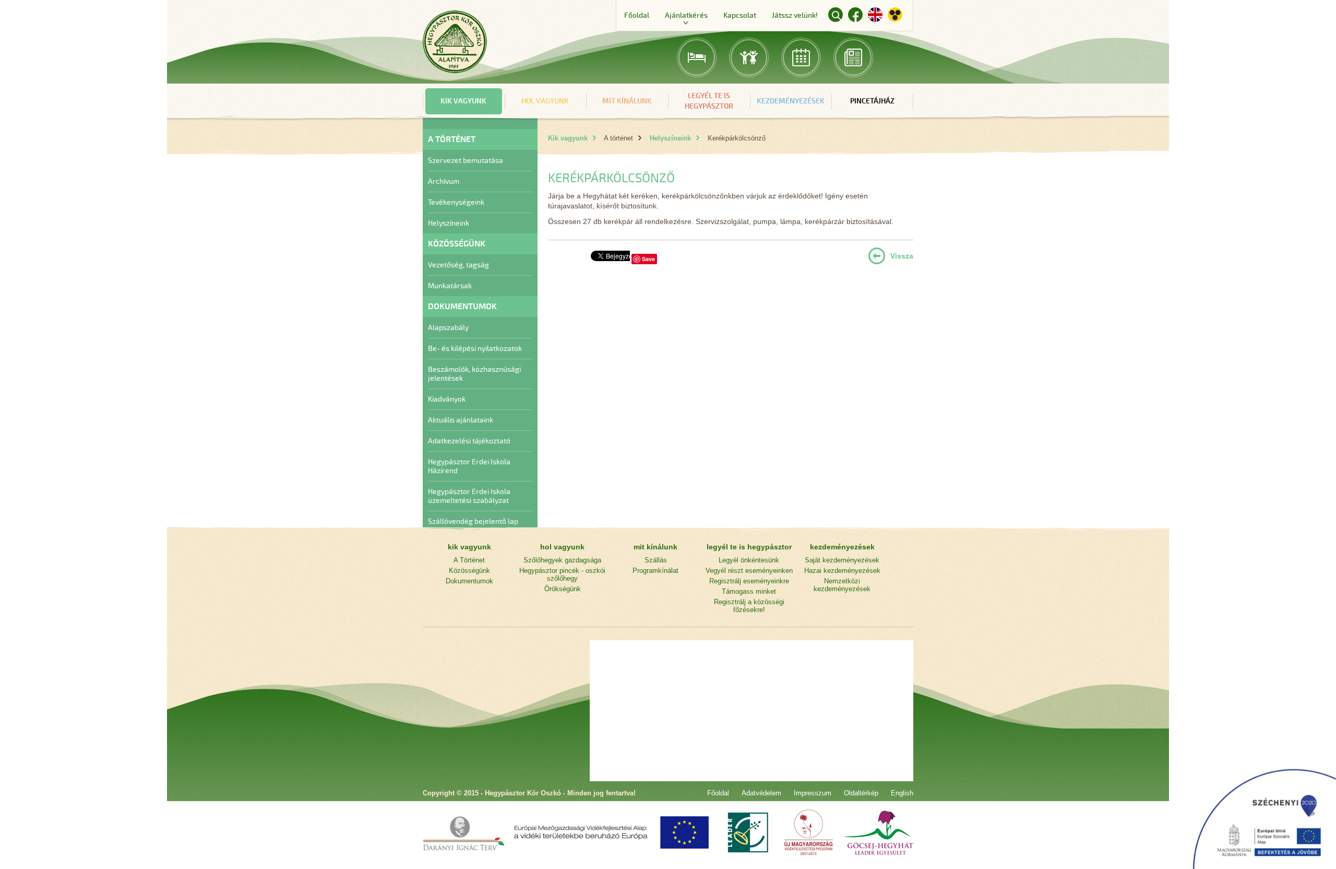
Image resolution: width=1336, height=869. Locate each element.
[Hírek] (853, 57)
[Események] (801, 57)
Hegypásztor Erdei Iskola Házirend (469, 466)
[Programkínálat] (749, 57)
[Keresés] (835, 14)
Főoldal (636, 15)
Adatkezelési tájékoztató (469, 441)
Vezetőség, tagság (458, 265)
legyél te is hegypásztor (709, 101)
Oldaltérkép (861, 793)
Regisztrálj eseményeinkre (749, 581)
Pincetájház (872, 101)
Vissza (901, 256)
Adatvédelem (761, 793)
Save (648, 259)
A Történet (469, 560)
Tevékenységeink (456, 202)
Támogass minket (749, 591)
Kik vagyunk (568, 138)
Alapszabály (448, 327)
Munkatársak (450, 285)
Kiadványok (447, 399)
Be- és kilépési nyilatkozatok (475, 348)
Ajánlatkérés (686, 15)
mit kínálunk (627, 101)
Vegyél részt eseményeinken (749, 570)
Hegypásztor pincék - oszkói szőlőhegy (562, 574)
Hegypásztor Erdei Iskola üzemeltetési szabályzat (469, 496)
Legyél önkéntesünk (749, 560)
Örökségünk (562, 589)
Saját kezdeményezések (842, 560)
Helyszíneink (448, 223)
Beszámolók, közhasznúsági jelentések (474, 374)
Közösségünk (469, 570)
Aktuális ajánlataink (460, 420)
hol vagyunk (545, 101)
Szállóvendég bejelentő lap (473, 521)
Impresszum (812, 793)
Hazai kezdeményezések (842, 570)
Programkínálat (655, 570)
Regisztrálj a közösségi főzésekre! (749, 606)
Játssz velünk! (795, 15)
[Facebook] (855, 16)
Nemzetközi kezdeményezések (842, 585)
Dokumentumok (469, 581)
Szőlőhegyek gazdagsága (562, 560)
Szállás (656, 560)
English (875, 14)
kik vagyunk (463, 101)
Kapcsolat (739, 15)
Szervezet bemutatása (465, 160)
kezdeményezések (791, 101)
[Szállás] (697, 57)
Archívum (443, 181)
